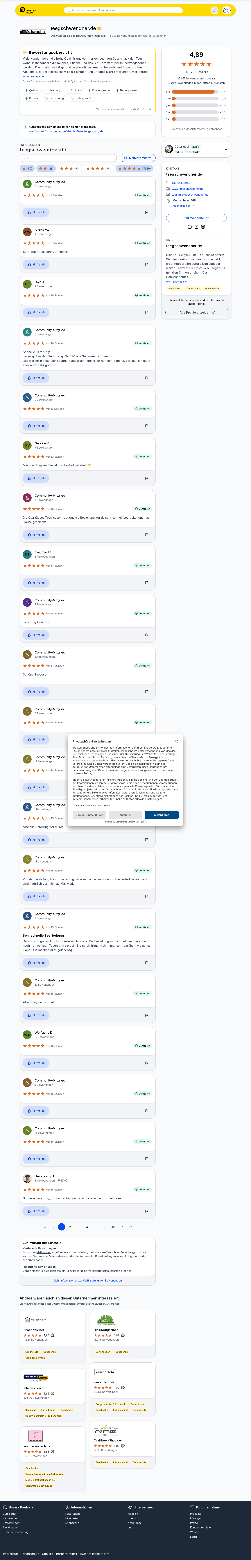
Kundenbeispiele (200, 1527)
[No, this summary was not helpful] (150, 109)
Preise (194, 1522)
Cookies (47, 1554)
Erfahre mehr (113, 1303)
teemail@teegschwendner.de (190, 194)
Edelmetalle (31, 1351)
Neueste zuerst (140, 158)
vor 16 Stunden (55, 1045)
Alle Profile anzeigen (195, 312)
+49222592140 (181, 182)
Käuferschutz (11, 1518)
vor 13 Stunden (55, 508)
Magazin (133, 1513)
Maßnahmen (44, 1252)
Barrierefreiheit (66, 1554)
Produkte (195, 1513)
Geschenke (174, 288)
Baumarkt (30, 1410)
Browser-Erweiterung (15, 1532)
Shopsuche (72, 1522)
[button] (214, 10)
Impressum (11, 1554)
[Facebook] (190, 227)
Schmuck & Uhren (35, 1357)
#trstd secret (10, 1527)
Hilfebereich (72, 1518)
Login (193, 1536)
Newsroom (134, 1522)
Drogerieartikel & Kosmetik (111, 1404)
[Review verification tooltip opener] (99, 28)
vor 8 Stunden (54, 243)
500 (113, 1227)
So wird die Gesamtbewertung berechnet (196, 128)
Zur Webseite (194, 218)
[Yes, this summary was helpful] (143, 109)
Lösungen (196, 1518)
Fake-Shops (72, 1513)
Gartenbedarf (48, 1410)
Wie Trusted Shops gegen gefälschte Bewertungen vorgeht (66, 131)
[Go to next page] (122, 1226)
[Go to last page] (130, 1226)
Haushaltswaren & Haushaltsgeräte (44, 1474)
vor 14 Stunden (55, 565)
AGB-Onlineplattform (94, 1554)
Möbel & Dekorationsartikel (40, 1480)
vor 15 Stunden (55, 818)
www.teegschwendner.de (188, 188)
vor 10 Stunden (55, 295)
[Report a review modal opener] (147, 212)
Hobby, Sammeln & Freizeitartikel (43, 1416)
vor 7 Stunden (54, 195)
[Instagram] (203, 227)
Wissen (194, 1532)
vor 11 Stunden (55, 408)
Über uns (133, 1518)
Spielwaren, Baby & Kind (38, 1485)
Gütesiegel (9, 1513)
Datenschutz (30, 1554)
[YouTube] (196, 227)
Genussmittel (212, 288)
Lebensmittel (193, 288)
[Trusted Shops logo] (28, 10)
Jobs (131, 1527)
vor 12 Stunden (55, 456)
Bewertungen (11, 1522)
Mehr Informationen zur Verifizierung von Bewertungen (87, 1280)
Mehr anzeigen (182, 205)
